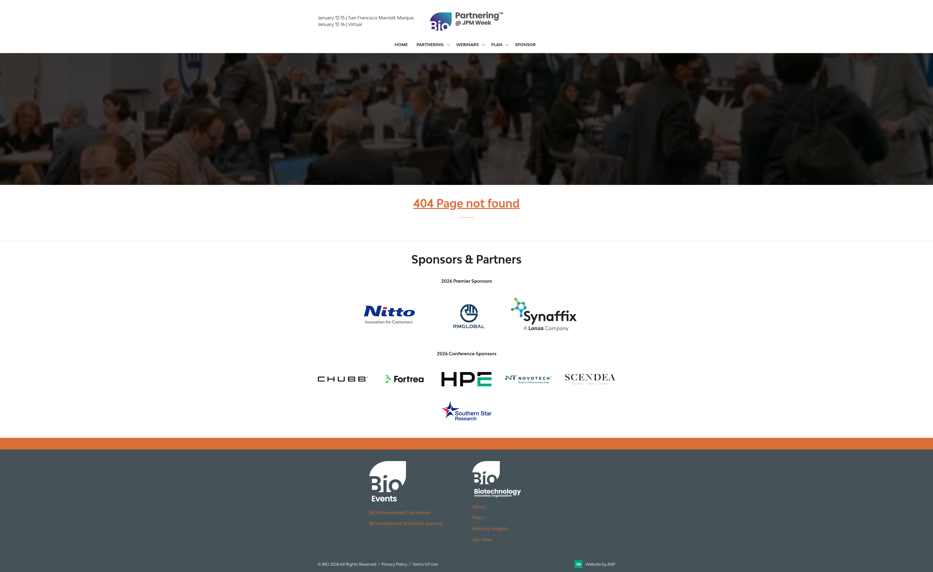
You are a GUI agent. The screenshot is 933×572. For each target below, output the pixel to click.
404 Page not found (466, 203)
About (478, 506)
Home (401, 44)
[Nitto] (389, 314)
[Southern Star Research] (466, 410)
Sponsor (525, 44)
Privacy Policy (394, 564)
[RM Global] (466, 314)
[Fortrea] (405, 379)
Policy (478, 517)
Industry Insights (490, 528)
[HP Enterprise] (466, 379)
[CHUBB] (343, 379)
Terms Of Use (425, 564)
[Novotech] (528, 379)
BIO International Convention (400, 512)
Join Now (482, 539)
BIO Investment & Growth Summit (405, 523)
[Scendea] (590, 379)
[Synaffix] (544, 314)
